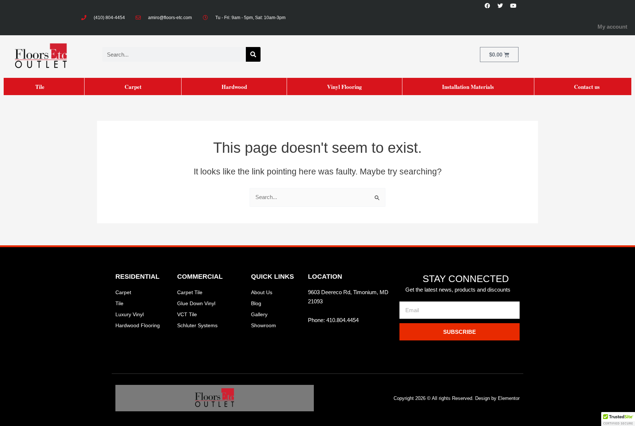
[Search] (253, 54)
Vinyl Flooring (344, 87)
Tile (39, 87)
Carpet (133, 87)
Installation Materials (468, 87)
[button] (618, 419)
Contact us (587, 87)
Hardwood (234, 87)
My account (612, 27)
